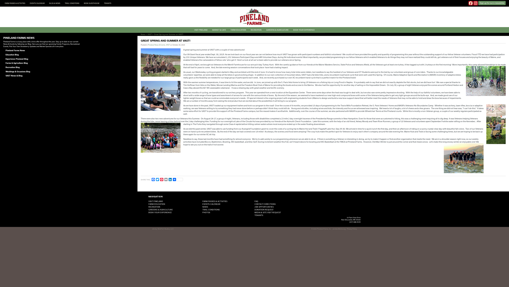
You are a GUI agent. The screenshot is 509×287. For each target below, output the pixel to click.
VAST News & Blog (14, 76)
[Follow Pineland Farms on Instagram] (475, 3)
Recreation (256, 30)
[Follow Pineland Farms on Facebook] (470, 3)
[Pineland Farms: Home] (254, 17)
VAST (150, 34)
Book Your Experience (304, 30)
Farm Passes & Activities (15, 3)
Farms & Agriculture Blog (17, 63)
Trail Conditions (72, 3)
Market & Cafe (219, 30)
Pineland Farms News (15, 50)
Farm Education (238, 30)
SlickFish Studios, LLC (166, 229)
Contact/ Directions (265, 204)
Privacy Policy (352, 229)
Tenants (107, 3)
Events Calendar (37, 3)
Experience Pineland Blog (17, 59)
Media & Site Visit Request (267, 212)
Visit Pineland (201, 30)
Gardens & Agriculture (277, 30)
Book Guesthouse (91, 3)
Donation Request (264, 210)
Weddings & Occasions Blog (18, 72)
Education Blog (12, 55)
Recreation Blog (13, 67)
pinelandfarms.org (339, 229)
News (143, 34)
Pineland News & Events (156, 45)
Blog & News (54, 3)
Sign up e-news (492, 3)
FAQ (256, 201)
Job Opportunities (264, 207)
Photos (206, 212)
